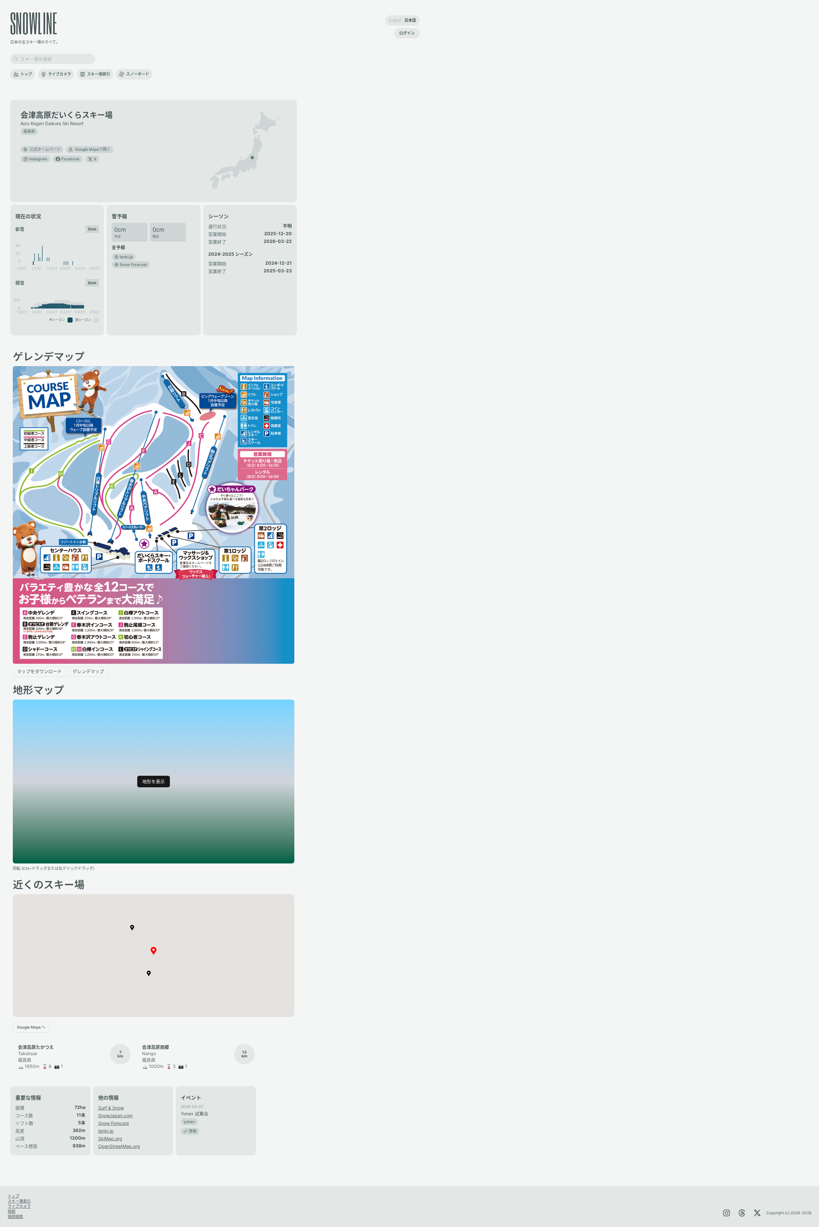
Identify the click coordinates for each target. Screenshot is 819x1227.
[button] (252, 157)
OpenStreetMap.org (119, 1146)
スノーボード (137, 74)
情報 (192, 1131)
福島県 (29, 131)
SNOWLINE (33, 23)
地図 (11, 1211)
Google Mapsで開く (92, 149)
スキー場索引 (98, 74)
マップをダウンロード (39, 671)
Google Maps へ (31, 1027)
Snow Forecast (113, 1123)
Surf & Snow (111, 1108)
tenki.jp (106, 1131)
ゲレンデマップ (88, 671)
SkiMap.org (110, 1138)
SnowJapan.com (115, 1115)
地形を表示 (153, 781)
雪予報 (119, 216)
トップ (26, 74)
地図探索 (15, 1216)
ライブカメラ (59, 74)
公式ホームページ (45, 149)
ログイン (407, 33)
